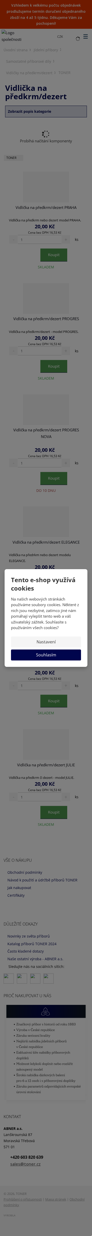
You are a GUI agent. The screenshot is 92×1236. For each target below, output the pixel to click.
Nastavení (46, 642)
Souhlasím (46, 655)
